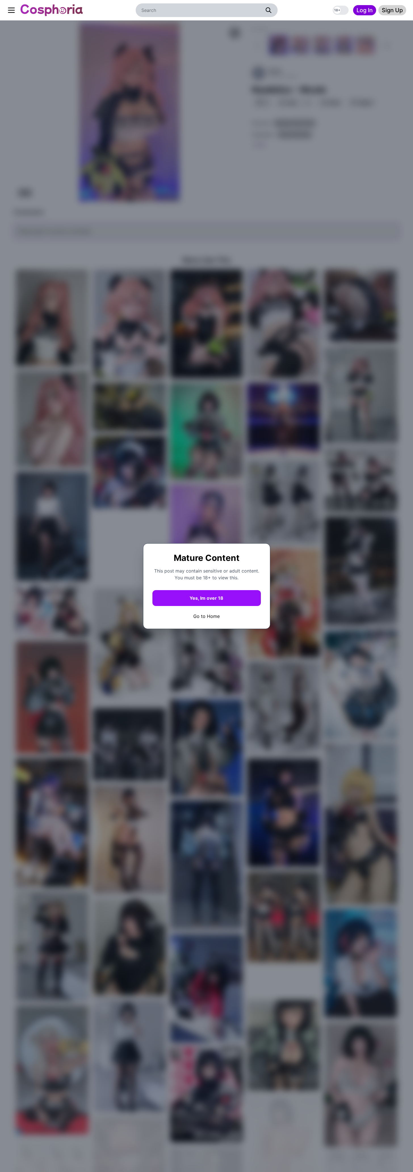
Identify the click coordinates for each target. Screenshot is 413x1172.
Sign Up (392, 10)
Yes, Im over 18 (206, 598)
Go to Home (206, 616)
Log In (365, 10)
